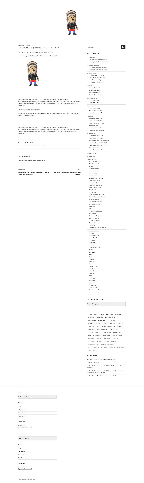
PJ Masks (91, 268)
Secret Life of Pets (94, 220)
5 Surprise (92, 206)
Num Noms (90, 116)
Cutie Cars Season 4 (94, 100)
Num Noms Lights (94, 125)
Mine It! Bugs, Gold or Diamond (97, 227)
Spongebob (104, 347)
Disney (101, 323)
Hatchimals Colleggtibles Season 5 (98, 67)
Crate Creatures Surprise (96, 290)
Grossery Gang (112, 326)
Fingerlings (92, 261)
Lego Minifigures (91, 73)
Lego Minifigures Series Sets (97, 75)
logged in (29, 160)
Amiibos (91, 249)
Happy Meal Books (94, 147)
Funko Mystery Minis (93, 326)
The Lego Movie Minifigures (97, 77)
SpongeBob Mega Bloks (95, 204)
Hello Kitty (99, 332)
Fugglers (91, 259)
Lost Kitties (92, 192)
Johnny (76, 113)
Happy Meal (91, 329)
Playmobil (91, 245)
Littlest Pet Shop (93, 183)
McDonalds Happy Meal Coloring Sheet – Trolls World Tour (103, 375)
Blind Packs (91, 317)
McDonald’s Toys (91, 133)
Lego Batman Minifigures (96, 80)
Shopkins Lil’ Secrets (95, 92)
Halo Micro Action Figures (96, 201)
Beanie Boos (92, 252)
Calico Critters (93, 287)
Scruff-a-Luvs (93, 257)
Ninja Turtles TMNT (94, 199)
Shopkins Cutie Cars (92, 98)
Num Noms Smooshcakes (96, 130)
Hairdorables (92, 213)
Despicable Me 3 (92, 323)
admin (36, 45)
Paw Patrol (92, 278)
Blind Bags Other (91, 159)
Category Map (22, 425)
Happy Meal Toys (27, 145)
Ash (19, 56)
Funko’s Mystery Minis (95, 187)
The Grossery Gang (94, 180)
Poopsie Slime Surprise (95, 211)
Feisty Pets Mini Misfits (95, 185)
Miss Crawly (69, 113)
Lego (89, 335)
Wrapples (91, 264)
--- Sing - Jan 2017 (27, 142)
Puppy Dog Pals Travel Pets (96, 194)
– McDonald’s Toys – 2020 (96, 135)
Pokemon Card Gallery (93, 362)
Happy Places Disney (95, 108)
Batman (102, 314)
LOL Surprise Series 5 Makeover (98, 59)
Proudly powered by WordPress (26, 479)
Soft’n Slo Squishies (94, 161)
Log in (19, 406)
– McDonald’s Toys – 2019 (96, 138)
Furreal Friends (93, 266)
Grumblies (92, 282)
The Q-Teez (30, 115)
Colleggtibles (102, 320)
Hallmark (120, 326)
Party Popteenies (94, 168)
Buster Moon (42, 113)
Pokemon (91, 233)
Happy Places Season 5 (95, 113)
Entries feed (21, 410)
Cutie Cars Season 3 (94, 102)
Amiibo (90, 314)
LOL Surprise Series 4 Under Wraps (98, 62)
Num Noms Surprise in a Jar (96, 128)
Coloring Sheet (112, 320)
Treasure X (92, 223)
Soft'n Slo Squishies (93, 347)
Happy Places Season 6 (95, 110)
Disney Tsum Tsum (94, 235)
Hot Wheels (107, 332)
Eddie (20, 115)
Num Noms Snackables (95, 120)
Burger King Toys (91, 153)
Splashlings (92, 208)
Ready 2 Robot (93, 175)
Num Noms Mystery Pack (96, 118)
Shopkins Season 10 (94, 90)
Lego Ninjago (106, 335)
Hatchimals (92, 240)
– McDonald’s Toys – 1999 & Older (98, 145)
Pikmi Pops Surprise (94, 164)
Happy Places (90, 106)
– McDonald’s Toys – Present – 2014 (99, 140)
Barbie (96, 314)
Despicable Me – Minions (96, 178)
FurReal (91, 254)
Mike (24, 115)
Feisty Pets (92, 273)
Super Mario (120, 347)
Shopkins (89, 85)
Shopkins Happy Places (107, 344)
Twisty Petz (92, 225)
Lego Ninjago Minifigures (96, 82)
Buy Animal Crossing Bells (25, 427)
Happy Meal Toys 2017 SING (28, 113)
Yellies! (91, 275)
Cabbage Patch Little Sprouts (97, 197)
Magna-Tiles (92, 271)
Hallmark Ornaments (94, 247)
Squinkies (112, 347)
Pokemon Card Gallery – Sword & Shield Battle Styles (101, 359)
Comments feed (22, 413)
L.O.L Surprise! (91, 57)
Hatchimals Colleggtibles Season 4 (98, 69)
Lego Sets (92, 242)
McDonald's (37, 145)
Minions (99, 338)
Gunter (54, 113)
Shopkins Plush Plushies (95, 95)
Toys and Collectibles (93, 231)
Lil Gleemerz (92, 285)
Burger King (99, 317)
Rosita (49, 113)
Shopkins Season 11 (94, 87)
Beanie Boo (109, 314)
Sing (44, 145)
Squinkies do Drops (94, 216)
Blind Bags (118, 314)
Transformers (93, 173)
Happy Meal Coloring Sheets (97, 150)
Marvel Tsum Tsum (94, 238)
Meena (59, 113)
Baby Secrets (92, 190)
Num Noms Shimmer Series (96, 123)
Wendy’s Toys (91, 156)
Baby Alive (92, 280)
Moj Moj (91, 166)
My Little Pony (107, 338)
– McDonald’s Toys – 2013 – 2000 (98, 142)
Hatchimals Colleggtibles (94, 65)
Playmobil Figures (94, 171)
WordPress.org (22, 416)
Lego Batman (97, 335)
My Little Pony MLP (94, 218)
